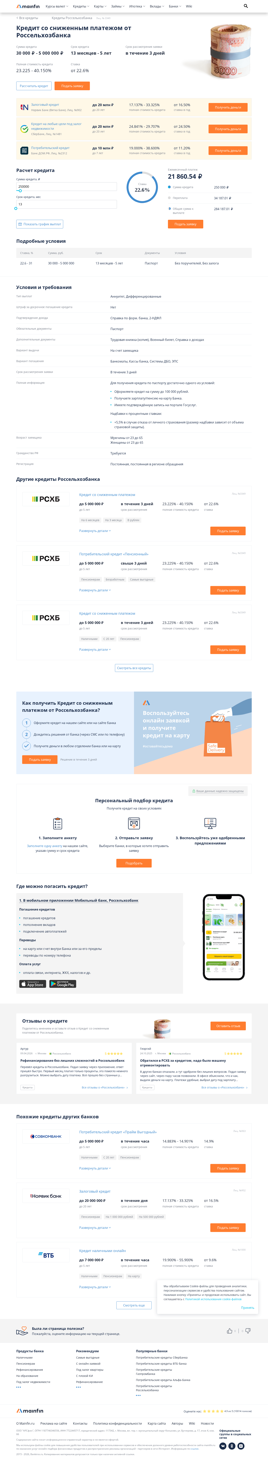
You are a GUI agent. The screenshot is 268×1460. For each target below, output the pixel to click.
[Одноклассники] (231, 1446)
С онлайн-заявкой (88, 1363)
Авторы (177, 1423)
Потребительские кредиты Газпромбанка (154, 1372)
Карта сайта (157, 1423)
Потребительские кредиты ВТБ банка (161, 1363)
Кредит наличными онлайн (102, 1250)
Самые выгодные (87, 1357)
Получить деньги (228, 107)
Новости (207, 1423)
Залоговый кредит (94, 1191)
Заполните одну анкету (44, 846)
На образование (27, 1376)
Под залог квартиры (89, 1370)
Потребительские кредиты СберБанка (162, 1357)
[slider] (20, 190)
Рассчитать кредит (34, 86)
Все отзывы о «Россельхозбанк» (103, 1087)
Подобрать (134, 863)
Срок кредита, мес (28, 197)
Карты (98, 6)
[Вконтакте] (222, 1446)
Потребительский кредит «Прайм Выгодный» (118, 1132)
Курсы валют (55, 6)
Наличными (24, 1357)
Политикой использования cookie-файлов (213, 1299)
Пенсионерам (25, 1363)
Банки (173, 6)
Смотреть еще (134, 1305)
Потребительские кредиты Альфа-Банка (163, 1380)
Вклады (155, 6)
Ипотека (135, 6)
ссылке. (195, 1448)
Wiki (189, 6)
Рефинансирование (89, 1382)
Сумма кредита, (27, 179)
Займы (116, 6)
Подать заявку (72, 86)
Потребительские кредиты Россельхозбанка (154, 1388)
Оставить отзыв (228, 1026)
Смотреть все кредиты (134, 668)
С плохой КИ (84, 1376)
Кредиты (79, 6)
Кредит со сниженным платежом (107, 494)
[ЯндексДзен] (240, 1446)
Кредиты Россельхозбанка (72, 18)
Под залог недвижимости (33, 1382)
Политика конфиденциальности (117, 1423)
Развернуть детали (93, 531)
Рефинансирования (29, 1370)
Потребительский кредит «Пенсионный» (114, 554)
